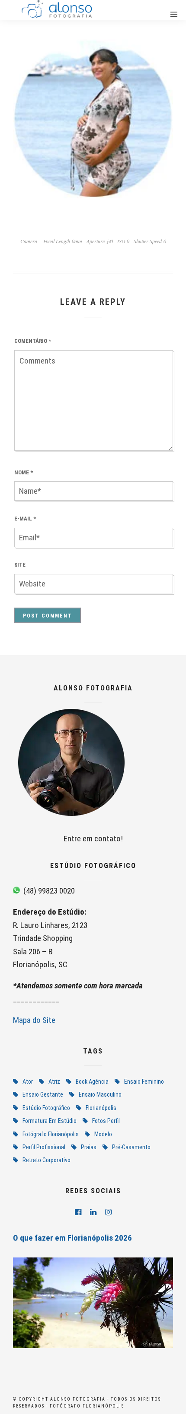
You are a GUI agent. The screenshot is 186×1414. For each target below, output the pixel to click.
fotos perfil (106, 1120)
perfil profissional (43, 1147)
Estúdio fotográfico (46, 1107)
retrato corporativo (46, 1160)
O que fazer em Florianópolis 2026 (72, 1238)
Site (20, 564)
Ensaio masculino (100, 1094)
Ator (27, 1081)
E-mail (25, 518)
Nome (23, 472)
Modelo (103, 1134)
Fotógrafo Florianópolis (50, 1134)
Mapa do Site (34, 1020)
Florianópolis (101, 1107)
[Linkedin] (93, 1212)
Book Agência (92, 1081)
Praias (88, 1147)
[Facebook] (78, 1212)
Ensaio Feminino (144, 1081)
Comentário (32, 341)
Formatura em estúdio (49, 1120)
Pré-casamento (131, 1147)
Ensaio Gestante (42, 1094)
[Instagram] (108, 1212)
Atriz (54, 1081)
